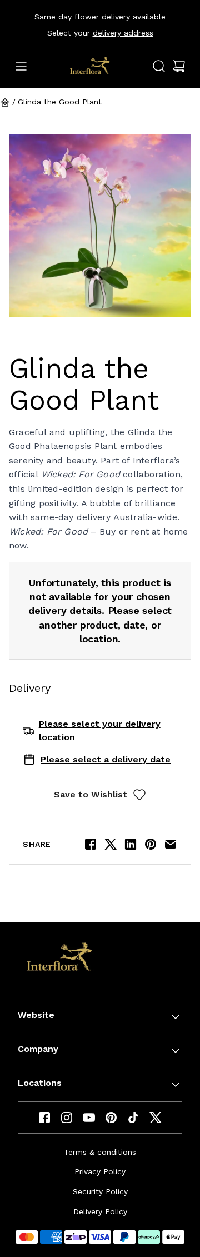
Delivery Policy (100, 1211)
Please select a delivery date (106, 759)
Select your (100, 32)
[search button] (159, 66)
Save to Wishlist (90, 794)
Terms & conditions (100, 1152)
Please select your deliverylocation (100, 730)
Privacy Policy (100, 1171)
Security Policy (100, 1191)
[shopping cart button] (179, 66)
